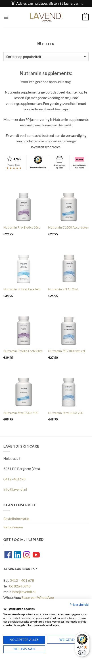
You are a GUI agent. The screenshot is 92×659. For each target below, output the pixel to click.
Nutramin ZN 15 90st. (63, 289)
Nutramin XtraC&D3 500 (20, 413)
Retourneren (13, 527)
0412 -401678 (14, 479)
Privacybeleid (79, 604)
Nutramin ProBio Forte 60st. (23, 351)
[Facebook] (8, 555)
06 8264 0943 (20, 586)
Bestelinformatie (16, 518)
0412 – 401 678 (22, 580)
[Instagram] (26, 555)
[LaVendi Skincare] (46, 17)
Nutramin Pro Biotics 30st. (21, 227)
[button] (6, 17)
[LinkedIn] (17, 555)
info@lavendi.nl (15, 489)
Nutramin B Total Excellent (22, 289)
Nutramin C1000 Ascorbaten (68, 227)
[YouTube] (36, 555)
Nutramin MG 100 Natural (66, 351)
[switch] (82, 652)
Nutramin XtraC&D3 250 (65, 413)
